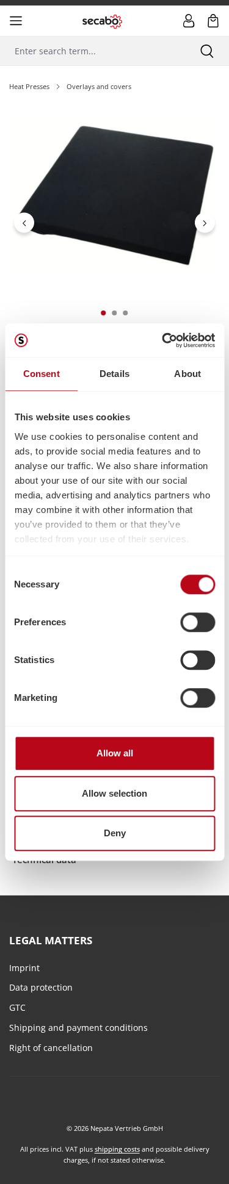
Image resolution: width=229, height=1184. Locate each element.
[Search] (207, 51)
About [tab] (187, 373)
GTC (17, 1007)
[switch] (197, 622)
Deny (115, 833)
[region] (114, 223)
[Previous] (24, 223)
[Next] (205, 223)
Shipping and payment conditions (78, 1027)
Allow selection (114, 793)
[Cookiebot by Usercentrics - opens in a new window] (163, 340)
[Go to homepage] (102, 20)
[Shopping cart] (213, 20)
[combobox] (92, 51)
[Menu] (16, 20)
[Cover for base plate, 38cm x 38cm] (114, 194)
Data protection (41, 987)
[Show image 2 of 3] (114, 312)
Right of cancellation (51, 1047)
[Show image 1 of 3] (103, 312)
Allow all (114, 753)
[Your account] (188, 20)
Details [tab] (114, 373)
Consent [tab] (41, 373)
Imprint (24, 968)
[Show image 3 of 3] (125, 312)
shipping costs (117, 1149)
